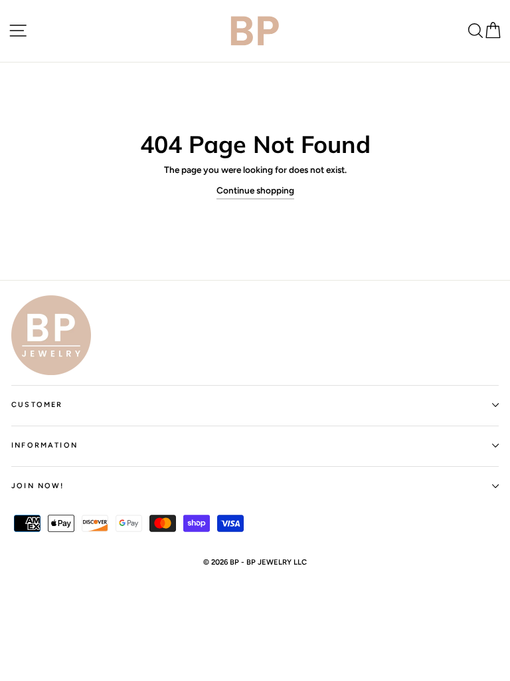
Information (44, 445)
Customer (36, 404)
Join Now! (37, 485)
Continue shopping (255, 190)
